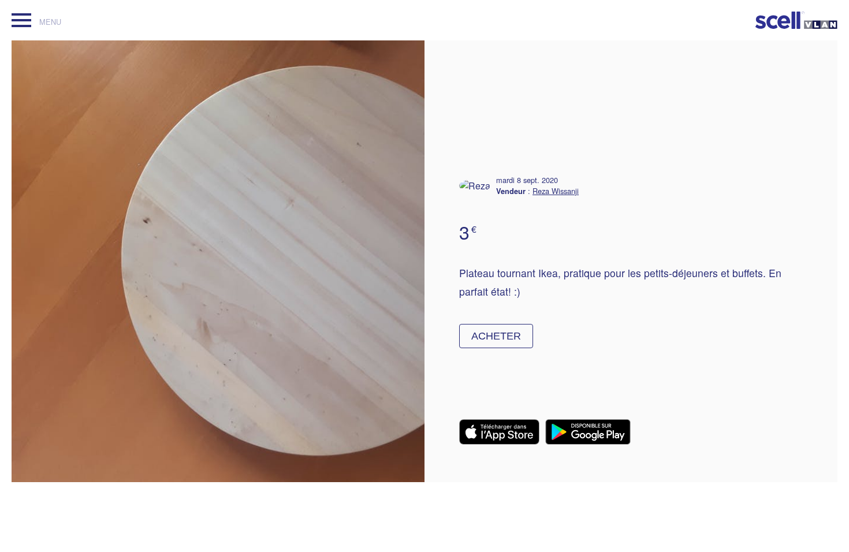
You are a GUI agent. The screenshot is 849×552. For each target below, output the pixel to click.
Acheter (496, 336)
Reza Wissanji (556, 190)
